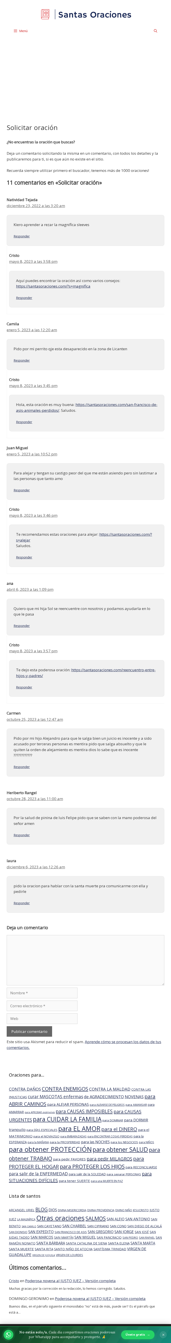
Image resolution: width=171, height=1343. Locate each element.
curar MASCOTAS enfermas (55, 1097)
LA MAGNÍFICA (26, 1219)
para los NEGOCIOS (124, 1142)
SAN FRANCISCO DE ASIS (71, 1232)
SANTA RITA (44, 1249)
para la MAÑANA (38, 1142)
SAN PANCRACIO (109, 1237)
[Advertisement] (85, 88)
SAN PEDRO (130, 1238)
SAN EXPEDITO (41, 1231)
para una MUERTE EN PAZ (107, 1181)
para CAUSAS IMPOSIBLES (84, 1111)
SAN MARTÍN (63, 1237)
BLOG (41, 1209)
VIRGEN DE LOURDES (69, 1255)
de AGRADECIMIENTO (104, 1096)
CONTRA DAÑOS (25, 1089)
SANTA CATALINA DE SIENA (86, 1243)
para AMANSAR (136, 1105)
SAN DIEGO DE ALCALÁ (144, 1226)
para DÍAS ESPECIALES (41, 1130)
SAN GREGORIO (101, 1231)
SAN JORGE (124, 1231)
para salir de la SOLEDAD (87, 1174)
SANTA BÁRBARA (50, 1243)
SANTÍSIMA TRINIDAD (110, 1249)
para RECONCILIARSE (141, 1167)
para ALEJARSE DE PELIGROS (107, 1105)
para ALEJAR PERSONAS (68, 1104)
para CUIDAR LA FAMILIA (67, 1119)
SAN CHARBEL (74, 1225)
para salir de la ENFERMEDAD (38, 1174)
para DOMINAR (112, 1120)
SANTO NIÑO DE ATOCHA (73, 1249)
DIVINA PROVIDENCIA (100, 1210)
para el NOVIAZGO (46, 1136)
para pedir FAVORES (69, 1159)
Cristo (14, 1280)
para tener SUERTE (74, 1180)
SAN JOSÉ (142, 1232)
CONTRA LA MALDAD (109, 1089)
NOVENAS (134, 1096)
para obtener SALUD (120, 1149)
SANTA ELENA (119, 1243)
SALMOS (96, 1218)
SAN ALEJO (115, 1219)
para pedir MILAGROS (109, 1159)
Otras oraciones (60, 1217)
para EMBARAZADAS (73, 1136)
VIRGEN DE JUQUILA (43, 1255)
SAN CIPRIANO (98, 1226)
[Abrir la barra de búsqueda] (155, 30)
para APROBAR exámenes (40, 1112)
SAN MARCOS (42, 1237)
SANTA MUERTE (21, 1249)
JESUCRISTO (141, 1210)
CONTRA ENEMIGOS (65, 1088)
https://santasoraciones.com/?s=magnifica (53, 286)
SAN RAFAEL (147, 1238)
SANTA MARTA (142, 1243)
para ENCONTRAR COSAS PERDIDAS (110, 1136)
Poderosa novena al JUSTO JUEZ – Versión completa (70, 1280)
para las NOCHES (95, 1141)
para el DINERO (119, 1129)
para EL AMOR (79, 1128)
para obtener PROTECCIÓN (50, 1149)
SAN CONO (118, 1226)
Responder (22, 236)
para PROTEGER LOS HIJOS (92, 1166)
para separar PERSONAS (124, 1174)
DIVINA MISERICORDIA (72, 1210)
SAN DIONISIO (18, 1232)
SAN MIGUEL (85, 1237)
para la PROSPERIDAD (65, 1142)
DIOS (53, 1209)
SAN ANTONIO (137, 1219)
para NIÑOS (146, 1142)
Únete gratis (138, 1335)
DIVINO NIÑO (123, 1210)
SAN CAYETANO (49, 1226)
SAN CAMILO (29, 1226)
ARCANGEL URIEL (22, 1210)
